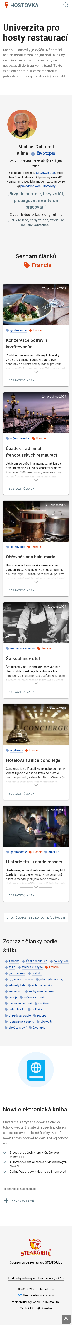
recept (41, 1015)
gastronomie (18, 330)
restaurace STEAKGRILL (46, 1262)
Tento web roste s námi (38, 1295)
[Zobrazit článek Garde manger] (36, 826)
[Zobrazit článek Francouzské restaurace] (36, 412)
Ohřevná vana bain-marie (30, 557)
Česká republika (36, 961)
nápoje (13, 997)
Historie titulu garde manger (34, 862)
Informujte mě (22, 1200)
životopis (46, 153)
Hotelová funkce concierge (33, 760)
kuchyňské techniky (42, 991)
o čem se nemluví (20, 1003)
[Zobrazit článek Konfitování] (36, 304)
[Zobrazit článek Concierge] (36, 724)
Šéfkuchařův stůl (23, 658)
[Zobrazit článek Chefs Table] (36, 622)
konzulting (15, 991)
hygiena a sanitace (21, 979)
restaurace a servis (23, 648)
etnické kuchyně (32, 967)
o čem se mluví (20, 438)
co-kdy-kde (17, 547)
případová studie (20, 1015)
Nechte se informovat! (51, 1171)
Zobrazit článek (21, 380)
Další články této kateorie (36, 917)
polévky (37, 1009)
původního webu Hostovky (37, 186)
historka (37, 973)
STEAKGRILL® (46, 173)
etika (12, 967)
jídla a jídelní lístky (52, 979)
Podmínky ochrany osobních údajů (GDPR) (36, 1278)
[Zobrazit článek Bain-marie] (36, 521)
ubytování (16, 750)
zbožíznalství (17, 1027)
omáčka (43, 1003)
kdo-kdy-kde (17, 985)
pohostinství (17, 1009)
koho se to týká (42, 985)
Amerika (53, 852)
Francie (37, 330)
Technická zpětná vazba (36, 1308)
